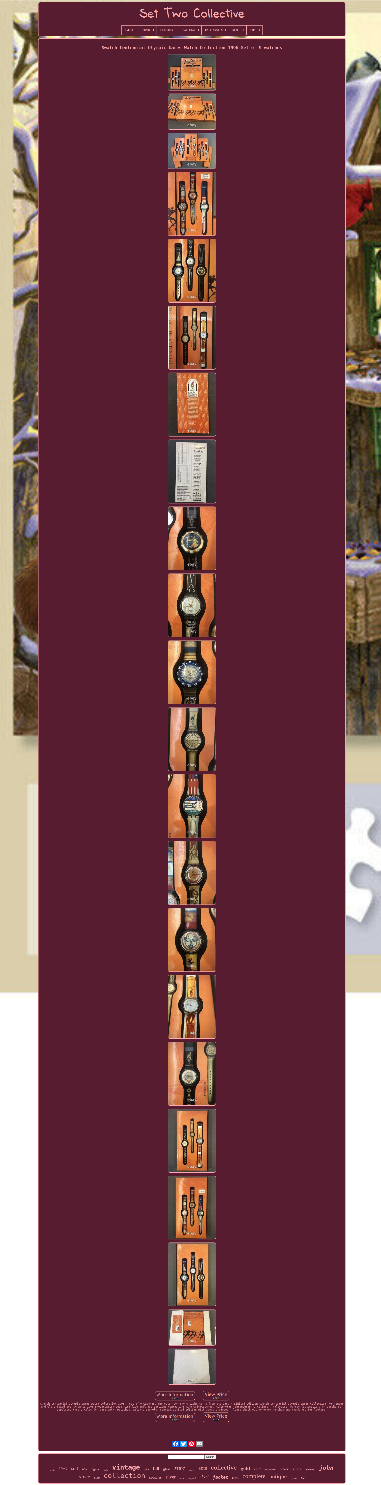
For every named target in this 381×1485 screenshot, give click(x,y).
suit (74, 1468)
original (192, 1478)
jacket (220, 1477)
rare (179, 1467)
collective (224, 1467)
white (105, 1470)
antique (278, 1476)
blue (85, 1469)
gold (245, 1468)
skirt (204, 1476)
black (63, 1469)
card (257, 1469)
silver (170, 1477)
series (296, 1469)
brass (235, 1477)
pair (182, 1477)
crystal (294, 1478)
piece (84, 1476)
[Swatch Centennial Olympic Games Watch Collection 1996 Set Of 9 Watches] (191, 72)
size (97, 1477)
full (156, 1468)
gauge (192, 1470)
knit (303, 1477)
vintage (126, 1467)
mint (146, 1469)
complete (254, 1476)
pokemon (310, 1469)
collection (124, 1476)
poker (284, 1469)
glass (166, 1469)
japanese (270, 1469)
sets (203, 1468)
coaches (155, 1477)
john (326, 1467)
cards (52, 1470)
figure (95, 1469)
